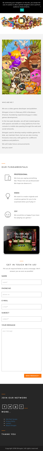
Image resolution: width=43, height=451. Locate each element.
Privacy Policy (10, 421)
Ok (22, 10)
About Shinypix (11, 425)
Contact (8, 423)
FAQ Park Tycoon (11, 419)
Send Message (32, 376)
